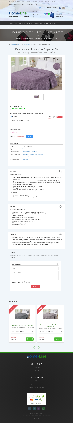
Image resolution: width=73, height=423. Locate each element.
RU (40, 7)
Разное (20, 27)
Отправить (35, 286)
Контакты (34, 4)
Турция (24, 149)
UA (45, 7)
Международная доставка (16, 4)
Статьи (28, 4)
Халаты (47, 23)
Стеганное (34, 151)
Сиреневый (25, 157)
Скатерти (52, 23)
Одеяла (26, 23)
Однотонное (26, 151)
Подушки (21, 23)
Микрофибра (39, 154)
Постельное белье (13, 23)
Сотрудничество (26, 1)
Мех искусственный (28, 154)
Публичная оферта (36, 403)
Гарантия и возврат (37, 1)
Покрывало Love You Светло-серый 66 (50, 325)
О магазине (12, 1)
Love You (25, 159)
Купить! (59, 117)
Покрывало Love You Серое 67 (22, 326)
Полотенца (42, 23)
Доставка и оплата (50, 1)
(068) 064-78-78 (36, 12)
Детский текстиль (12, 27)
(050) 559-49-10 (36, 17)
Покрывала (36, 23)
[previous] (22, 347)
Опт (18, 1)
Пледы (30, 23)
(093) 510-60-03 (36, 14)
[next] (50, 347)
